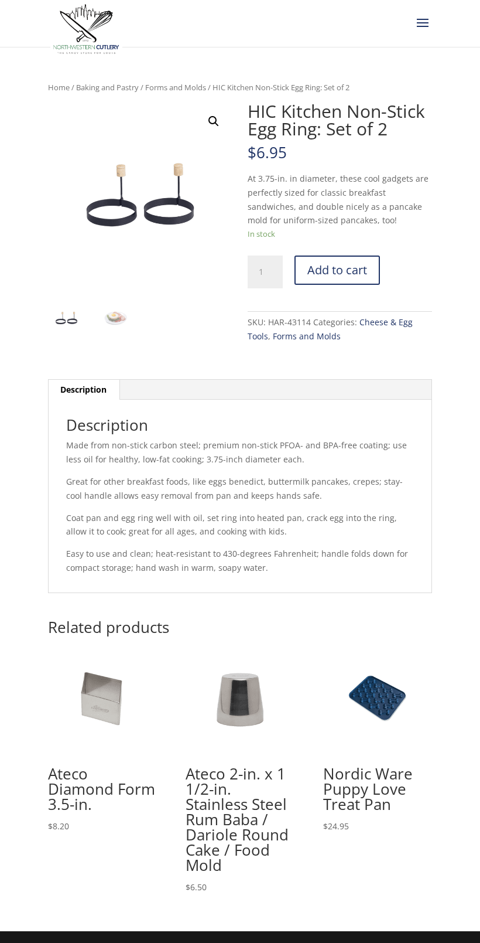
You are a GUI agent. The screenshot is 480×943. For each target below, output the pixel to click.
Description (83, 389)
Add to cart (337, 270)
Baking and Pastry (107, 87)
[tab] (83, 390)
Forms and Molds (175, 87)
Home (59, 87)
